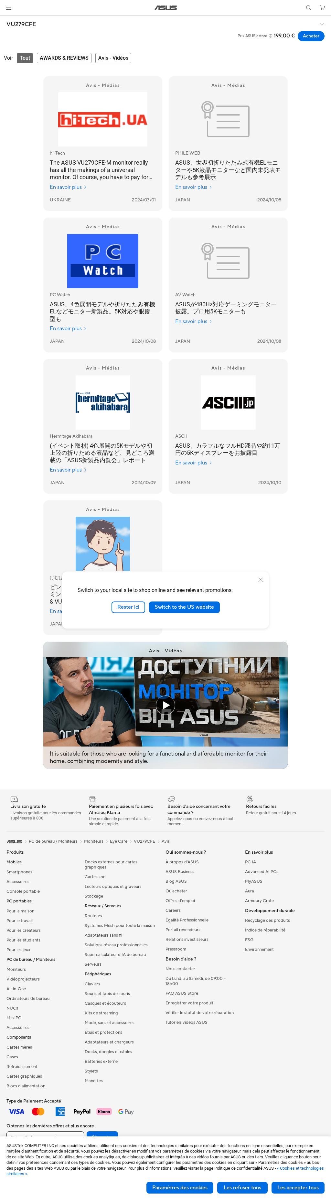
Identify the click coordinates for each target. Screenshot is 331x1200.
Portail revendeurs (183, 929)
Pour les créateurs (23, 930)
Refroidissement (21, 1066)
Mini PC (13, 1018)
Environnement (259, 949)
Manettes (94, 1080)
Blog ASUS (176, 881)
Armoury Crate (259, 900)
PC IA (250, 862)
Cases (12, 1057)
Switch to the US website (184, 607)
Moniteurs (16, 969)
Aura (249, 891)
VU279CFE (21, 24)
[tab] (25, 58)
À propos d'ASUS (182, 862)
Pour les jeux (18, 949)
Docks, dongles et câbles (108, 1051)
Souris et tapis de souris (107, 993)
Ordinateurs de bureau (27, 998)
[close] (260, 580)
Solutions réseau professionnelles (116, 945)
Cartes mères (19, 1047)
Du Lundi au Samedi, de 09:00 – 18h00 (196, 981)
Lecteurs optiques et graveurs (113, 886)
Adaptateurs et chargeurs (109, 1042)
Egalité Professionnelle (187, 920)
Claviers (92, 984)
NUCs (12, 1008)
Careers (173, 910)
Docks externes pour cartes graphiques (111, 864)
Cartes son (95, 877)
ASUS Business (180, 871)
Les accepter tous (298, 1188)
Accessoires (17, 881)
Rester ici (128, 607)
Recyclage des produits (267, 920)
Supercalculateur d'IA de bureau (115, 954)
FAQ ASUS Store (182, 993)
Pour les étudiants (23, 940)
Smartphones (19, 872)
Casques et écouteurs (105, 1003)
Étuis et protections (103, 1032)
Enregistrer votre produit (189, 1003)
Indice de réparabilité (265, 930)
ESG (249, 939)
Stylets (91, 1071)
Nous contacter (180, 968)
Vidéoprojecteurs (23, 979)
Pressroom (176, 949)
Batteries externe (101, 1061)
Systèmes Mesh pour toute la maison (120, 925)
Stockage (94, 896)
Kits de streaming (101, 1013)
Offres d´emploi (180, 900)
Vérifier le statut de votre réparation (200, 1012)
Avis (166, 841)
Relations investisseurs (187, 939)
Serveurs (93, 964)
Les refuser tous (242, 1188)
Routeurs (93, 916)
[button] (9, 8)
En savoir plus (66, 187)
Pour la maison (20, 911)
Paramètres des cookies (180, 1188)
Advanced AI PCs (261, 871)
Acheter (311, 36)
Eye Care (118, 841)
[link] (165, 7)
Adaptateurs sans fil (103, 935)
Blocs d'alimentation (25, 1086)
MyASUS (253, 881)
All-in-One (16, 989)
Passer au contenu (7, 19)
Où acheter (176, 891)
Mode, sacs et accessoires (109, 1022)
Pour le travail (19, 920)
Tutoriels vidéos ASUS (187, 1022)
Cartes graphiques (24, 1076)
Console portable (23, 891)
